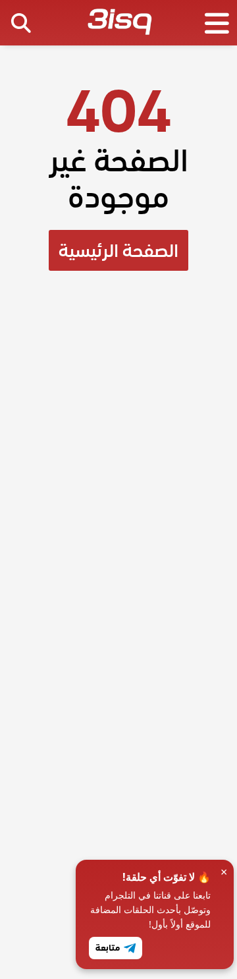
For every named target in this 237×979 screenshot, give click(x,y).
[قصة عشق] (119, 24)
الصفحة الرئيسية (118, 250)
